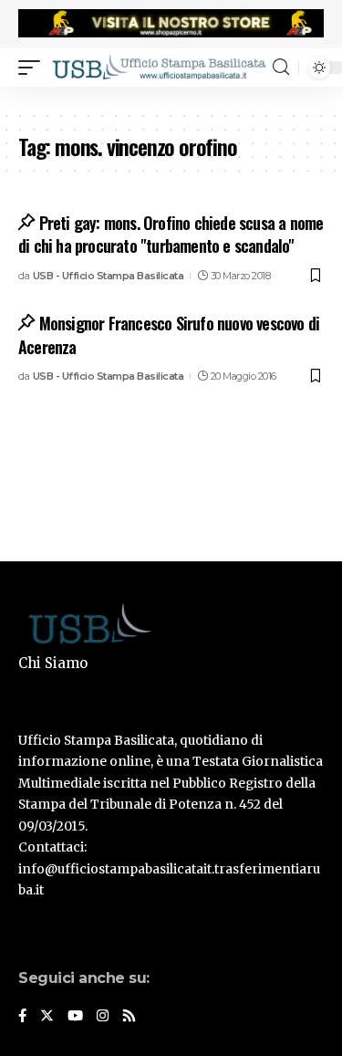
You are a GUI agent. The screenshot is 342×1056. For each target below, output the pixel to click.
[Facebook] (22, 1017)
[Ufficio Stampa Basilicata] (158, 66)
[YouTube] (75, 1017)
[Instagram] (103, 1017)
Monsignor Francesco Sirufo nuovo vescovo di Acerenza (168, 334)
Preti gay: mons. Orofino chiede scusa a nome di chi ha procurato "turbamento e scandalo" (170, 234)
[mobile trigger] (33, 66)
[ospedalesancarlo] (171, 98)
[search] (281, 67)
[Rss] (129, 1017)
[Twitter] (47, 1017)
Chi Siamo (53, 663)
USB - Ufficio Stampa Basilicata (108, 275)
